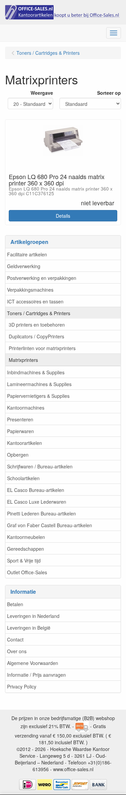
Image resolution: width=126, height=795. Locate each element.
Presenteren (20, 419)
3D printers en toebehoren (37, 324)
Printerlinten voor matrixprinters (42, 348)
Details (63, 215)
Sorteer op (109, 92)
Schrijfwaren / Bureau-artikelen (40, 466)
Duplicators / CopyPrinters (36, 336)
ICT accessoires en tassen (35, 301)
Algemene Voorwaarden (32, 663)
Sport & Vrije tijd (24, 560)
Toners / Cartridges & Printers (38, 313)
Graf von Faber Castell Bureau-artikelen (49, 525)
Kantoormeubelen (26, 537)
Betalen (15, 604)
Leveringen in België (28, 627)
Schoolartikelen (23, 478)
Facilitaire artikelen (27, 254)
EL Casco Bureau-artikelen (35, 490)
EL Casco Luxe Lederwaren (36, 501)
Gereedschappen (25, 548)
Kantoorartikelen (24, 443)
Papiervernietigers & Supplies (38, 395)
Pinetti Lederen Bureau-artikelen (41, 513)
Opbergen (18, 454)
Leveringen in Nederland (33, 616)
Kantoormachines (25, 407)
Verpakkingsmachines (30, 289)
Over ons (17, 651)
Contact (15, 639)
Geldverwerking (23, 266)
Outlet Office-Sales (27, 572)
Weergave (42, 92)
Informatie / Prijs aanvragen (36, 674)
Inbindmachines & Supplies (36, 372)
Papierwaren (20, 431)
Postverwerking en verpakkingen (41, 278)
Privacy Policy (21, 686)
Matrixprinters (23, 360)
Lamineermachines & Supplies (39, 384)
